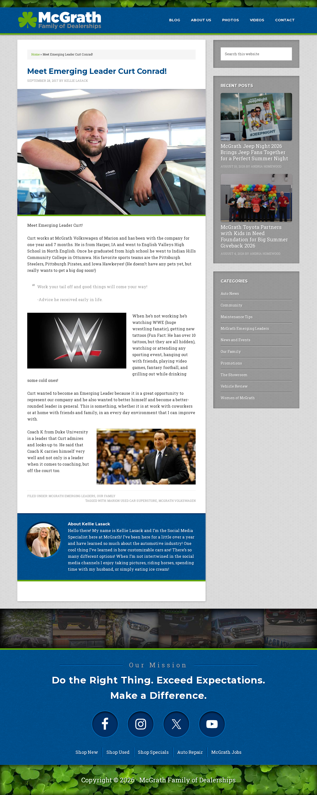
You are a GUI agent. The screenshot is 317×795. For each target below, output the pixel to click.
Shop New (87, 752)
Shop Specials (153, 752)
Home (35, 54)
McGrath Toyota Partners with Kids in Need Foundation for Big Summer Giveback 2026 (254, 236)
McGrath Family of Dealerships (187, 780)
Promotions (231, 363)
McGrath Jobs (226, 752)
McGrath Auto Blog (59, 20)
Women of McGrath (238, 398)
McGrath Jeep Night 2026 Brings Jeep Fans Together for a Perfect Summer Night (254, 152)
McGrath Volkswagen (177, 501)
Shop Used (118, 752)
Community (231, 305)
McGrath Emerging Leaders (72, 496)
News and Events (235, 340)
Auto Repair (190, 752)
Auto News (230, 293)
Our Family (106, 496)
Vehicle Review (234, 386)
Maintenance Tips (237, 316)
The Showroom (234, 374)
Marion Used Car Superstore (132, 501)
